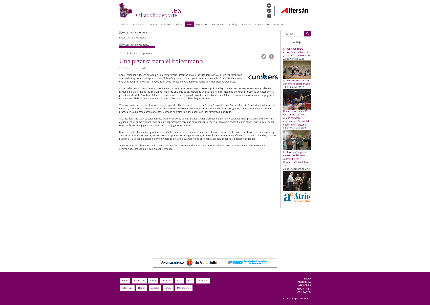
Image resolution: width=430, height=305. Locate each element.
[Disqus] (198, 203)
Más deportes (275, 24)
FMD (189, 24)
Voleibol (245, 24)
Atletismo (166, 24)
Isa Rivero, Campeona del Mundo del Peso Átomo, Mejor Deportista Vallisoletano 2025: (296, 158)
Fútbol (124, 24)
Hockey (233, 24)
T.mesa (258, 24)
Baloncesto (139, 24)
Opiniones (304, 285)
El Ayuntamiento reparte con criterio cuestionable (296, 82)
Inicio (307, 278)
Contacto (304, 292)
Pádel (179, 24)
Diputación (202, 24)
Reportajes (303, 288)
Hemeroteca (303, 281)
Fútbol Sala (218, 24)
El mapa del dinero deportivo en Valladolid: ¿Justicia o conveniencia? (296, 52)
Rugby (153, 24)
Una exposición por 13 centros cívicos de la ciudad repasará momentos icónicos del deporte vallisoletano (296, 118)
